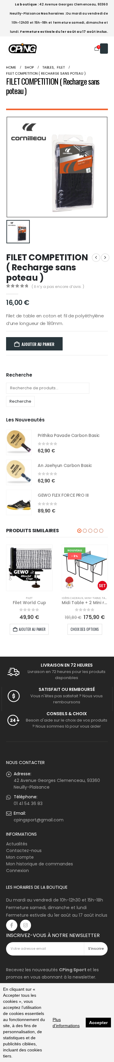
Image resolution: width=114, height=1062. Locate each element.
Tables (106, 598)
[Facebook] (11, 925)
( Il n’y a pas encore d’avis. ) (58, 286)
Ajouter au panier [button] (32, 629)
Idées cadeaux (72, 598)
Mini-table (93, 598)
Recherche (20, 401)
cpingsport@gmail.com (39, 820)
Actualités (16, 844)
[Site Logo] (23, 48)
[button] (79, 530)
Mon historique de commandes (39, 864)
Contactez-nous (24, 850)
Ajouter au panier (38, 344)
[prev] (96, 257)
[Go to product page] (19, 442)
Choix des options (85, 629)
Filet (29, 598)
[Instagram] (25, 925)
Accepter (98, 1022)
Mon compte (20, 857)
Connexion (17, 871)
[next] (105, 257)
